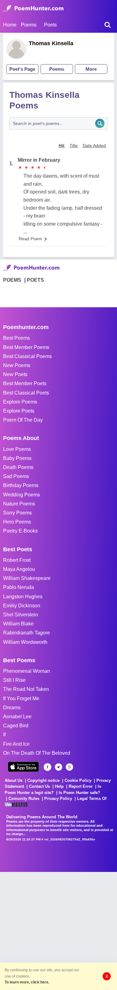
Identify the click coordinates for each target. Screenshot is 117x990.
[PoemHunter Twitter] (58, 767)
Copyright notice (43, 780)
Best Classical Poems (27, 356)
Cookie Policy (78, 780)
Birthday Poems (20, 485)
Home (10, 24)
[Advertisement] (58, 930)
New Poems (16, 365)
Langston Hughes (22, 596)
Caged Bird (15, 725)
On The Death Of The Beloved (36, 753)
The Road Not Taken (26, 689)
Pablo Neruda (18, 587)
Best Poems (16, 338)
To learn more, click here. (27, 982)
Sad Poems (16, 476)
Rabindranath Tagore (26, 632)
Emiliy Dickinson (21, 605)
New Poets (15, 374)
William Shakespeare (27, 578)
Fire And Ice (16, 744)
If (4, 734)
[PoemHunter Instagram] (69, 767)
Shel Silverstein (20, 614)
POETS (35, 280)
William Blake (18, 623)
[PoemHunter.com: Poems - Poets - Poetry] (33, 8)
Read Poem (30, 238)
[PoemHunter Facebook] (47, 767)
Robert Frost (17, 560)
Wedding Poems (21, 494)
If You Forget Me (21, 698)
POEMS (12, 280)
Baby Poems (17, 458)
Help (59, 786)
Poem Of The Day (23, 420)
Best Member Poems (26, 347)
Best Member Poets (24, 383)
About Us (13, 780)
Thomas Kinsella (51, 43)
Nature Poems (19, 503)
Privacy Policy (58, 798)
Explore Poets (18, 411)
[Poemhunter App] (23, 767)
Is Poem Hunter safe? (79, 792)
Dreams (12, 707)
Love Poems (17, 449)
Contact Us (39, 786)
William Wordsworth (25, 642)
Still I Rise (14, 680)
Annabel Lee (17, 716)
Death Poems (18, 467)
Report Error (81, 786)
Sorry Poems (17, 512)
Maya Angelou (19, 569)
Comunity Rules (23, 798)
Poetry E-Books (20, 530)
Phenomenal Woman (26, 671)
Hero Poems (17, 521)
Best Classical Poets (26, 392)
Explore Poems (20, 401)
